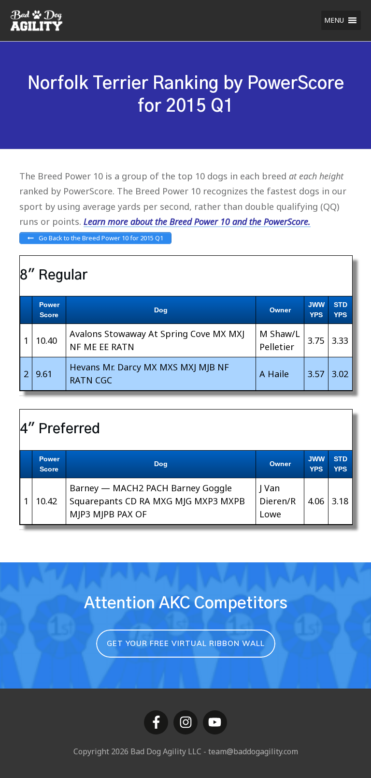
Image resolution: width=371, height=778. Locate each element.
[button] (334, 20)
